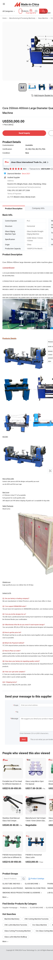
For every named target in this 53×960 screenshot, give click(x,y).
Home (4, 18)
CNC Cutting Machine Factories (36, 919)
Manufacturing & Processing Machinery (22, 18)
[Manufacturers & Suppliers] (26, 4)
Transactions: (41, 168)
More (4, 941)
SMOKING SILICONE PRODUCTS (36, 888)
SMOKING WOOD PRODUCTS (13, 892)
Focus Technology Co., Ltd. (31, 950)
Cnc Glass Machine (39, 925)
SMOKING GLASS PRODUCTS (13, 888)
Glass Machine (43, 18)
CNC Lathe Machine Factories (15, 925)
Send (24, 739)
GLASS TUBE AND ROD (11, 883)
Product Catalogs (37, 878)
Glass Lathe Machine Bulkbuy (15, 937)
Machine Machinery (11, 919)
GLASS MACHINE (31, 883)
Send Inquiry (24, 133)
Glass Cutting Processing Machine (17, 931)
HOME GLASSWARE (32, 892)
